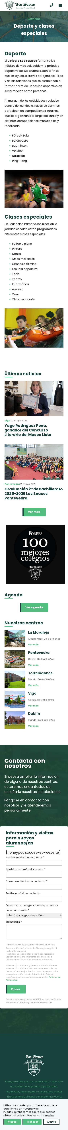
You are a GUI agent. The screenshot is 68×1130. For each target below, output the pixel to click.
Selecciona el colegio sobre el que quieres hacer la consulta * (32, 908)
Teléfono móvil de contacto (23, 893)
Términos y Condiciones (30, 1002)
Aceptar (12, 1121)
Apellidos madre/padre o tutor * (25, 869)
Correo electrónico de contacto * (26, 881)
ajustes (49, 1115)
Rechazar (32, 1121)
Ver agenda (34, 607)
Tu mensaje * (14, 922)
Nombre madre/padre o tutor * (25, 857)
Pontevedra (12, 484)
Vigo (7, 420)
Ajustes (51, 1121)
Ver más (34, 512)
